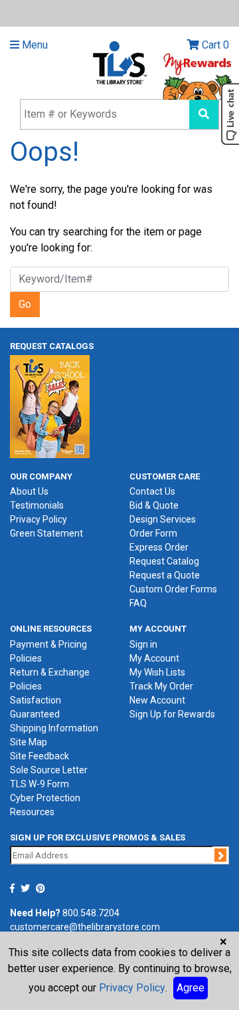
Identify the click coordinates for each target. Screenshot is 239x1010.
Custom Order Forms (173, 589)
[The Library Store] (119, 62)
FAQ (138, 603)
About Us (29, 491)
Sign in (143, 644)
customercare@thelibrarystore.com (85, 927)
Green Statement (46, 533)
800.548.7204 (91, 913)
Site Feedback (39, 756)
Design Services (162, 519)
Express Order (159, 547)
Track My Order (161, 686)
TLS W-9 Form (39, 784)
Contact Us (152, 491)
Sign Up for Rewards (172, 714)
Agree (190, 987)
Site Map (28, 742)
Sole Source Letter (49, 770)
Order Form (153, 533)
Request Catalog (164, 561)
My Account (154, 658)
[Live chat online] (230, 114)
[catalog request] (50, 405)
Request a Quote (164, 575)
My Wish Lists (157, 672)
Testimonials (37, 505)
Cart (214, 45)
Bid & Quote (154, 505)
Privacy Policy (38, 519)
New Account (157, 700)
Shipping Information (54, 728)
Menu (33, 45)
